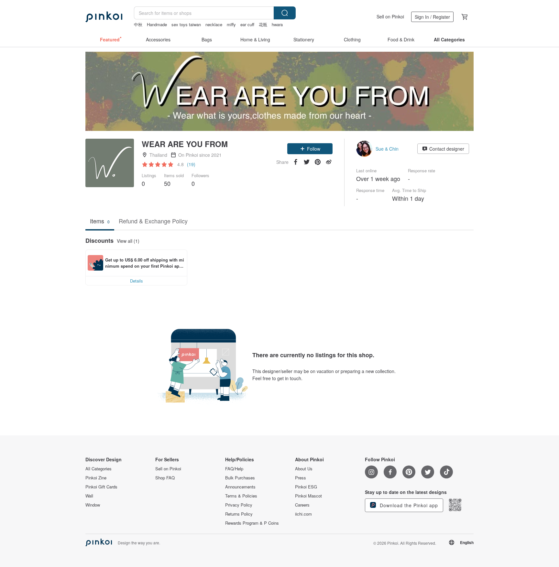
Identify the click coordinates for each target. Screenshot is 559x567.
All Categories (98, 468)
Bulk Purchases (240, 478)
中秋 (138, 24)
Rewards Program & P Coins (252, 523)
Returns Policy (239, 514)
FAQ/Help (234, 468)
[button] (310, 148)
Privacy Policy (238, 505)
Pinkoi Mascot (308, 496)
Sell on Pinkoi (390, 16)
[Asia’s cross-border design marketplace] (103, 17)
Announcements (240, 487)
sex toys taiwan (186, 24)
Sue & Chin (387, 148)
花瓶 (263, 24)
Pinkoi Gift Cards (101, 487)
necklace (213, 24)
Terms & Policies (241, 496)
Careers (302, 505)
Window (92, 505)
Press (300, 478)
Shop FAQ (165, 478)
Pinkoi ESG (306, 487)
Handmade (157, 24)
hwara (277, 24)
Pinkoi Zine (95, 478)
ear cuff (247, 24)
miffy (231, 24)
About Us (303, 468)
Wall (89, 496)
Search (285, 12)
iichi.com (303, 514)
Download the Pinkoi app (408, 505)
